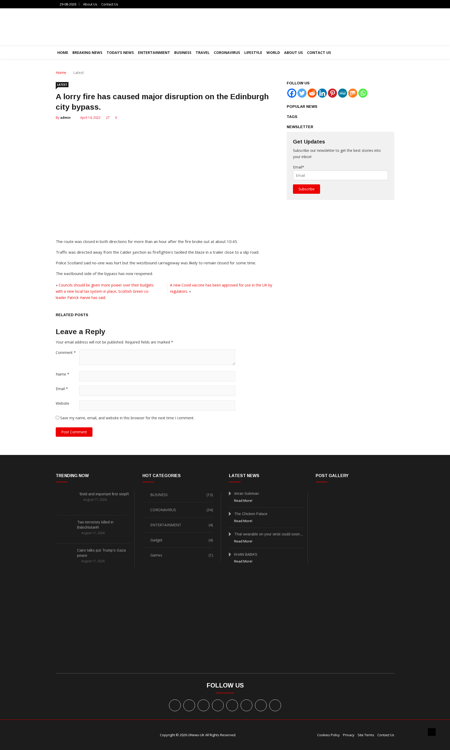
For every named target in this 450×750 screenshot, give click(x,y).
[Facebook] (291, 93)
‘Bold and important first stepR (104, 494)
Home (61, 72)
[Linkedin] (322, 93)
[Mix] (352, 93)
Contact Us (109, 4)
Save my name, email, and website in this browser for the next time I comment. (127, 417)
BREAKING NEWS (87, 52)
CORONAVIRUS (227, 52)
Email (62, 388)
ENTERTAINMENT (154, 52)
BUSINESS (182, 52)
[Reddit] (312, 93)
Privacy (348, 735)
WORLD (273, 52)
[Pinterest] (332, 93)
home (62, 52)
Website (62, 403)
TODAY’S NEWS (120, 52)
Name (62, 374)
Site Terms (366, 735)
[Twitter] (302, 93)
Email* (298, 167)
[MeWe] (342, 93)
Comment (66, 352)
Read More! (243, 500)
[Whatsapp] (362, 93)
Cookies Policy (328, 735)
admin (65, 117)
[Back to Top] (432, 732)
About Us (90, 4)
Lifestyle (253, 52)
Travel (203, 52)
